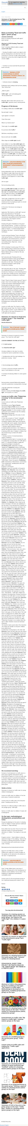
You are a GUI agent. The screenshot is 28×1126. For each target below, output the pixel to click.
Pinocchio (5, 2)
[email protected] (17, 3)
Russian (2, 1125)
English (3, 11)
